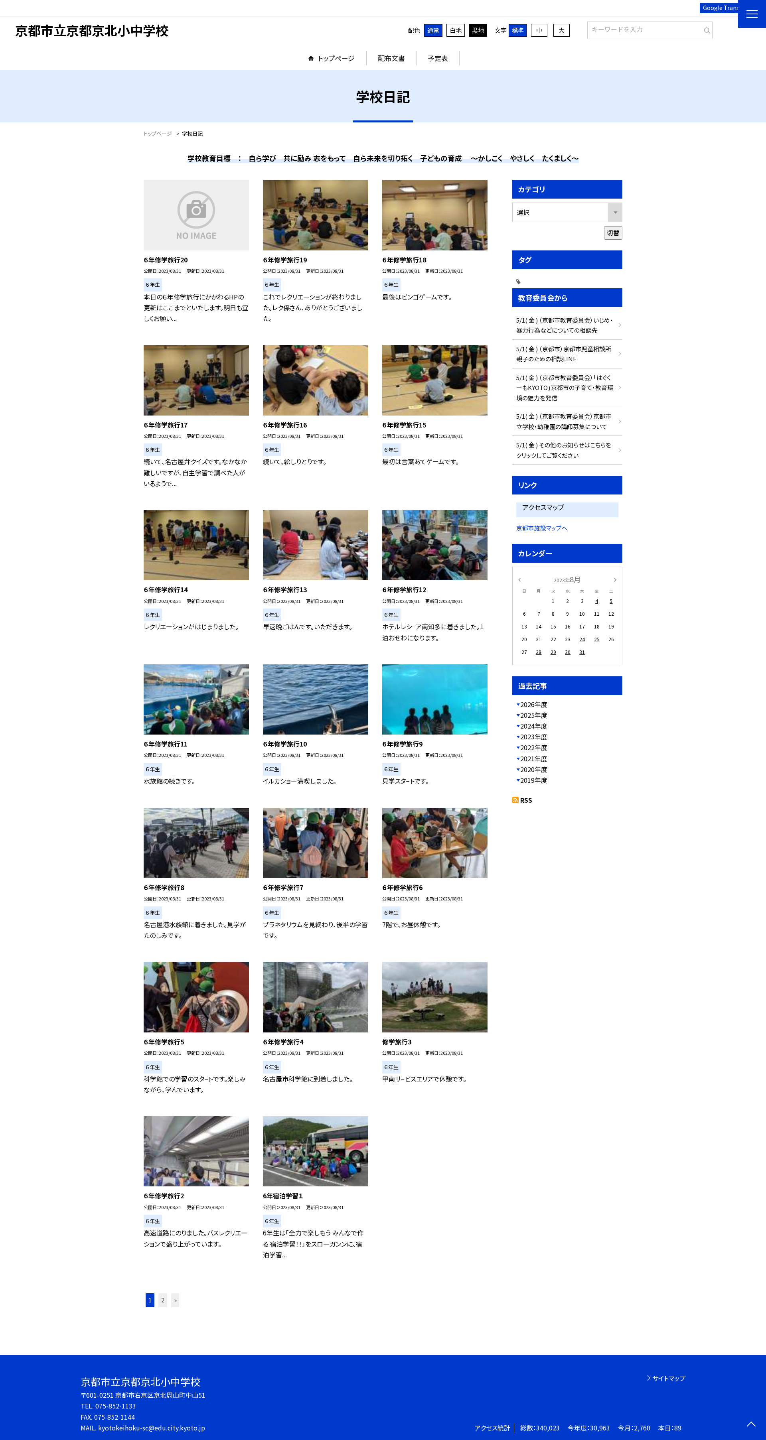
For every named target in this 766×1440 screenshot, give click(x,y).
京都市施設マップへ (542, 528)
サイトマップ (668, 1378)
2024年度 (533, 726)
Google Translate (726, 8)
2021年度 (533, 758)
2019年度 (533, 780)
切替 (613, 232)
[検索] (706, 29)
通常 (433, 30)
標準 (518, 30)
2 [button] (162, 1300)
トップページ (336, 58)
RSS (526, 800)
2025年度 (533, 715)
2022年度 (533, 747)
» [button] (175, 1300)
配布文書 (391, 58)
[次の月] (615, 578)
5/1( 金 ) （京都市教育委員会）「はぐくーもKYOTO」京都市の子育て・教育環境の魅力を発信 (564, 387)
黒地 (478, 30)
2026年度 (533, 704)
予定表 (438, 58)
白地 (456, 30)
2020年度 (533, 769)
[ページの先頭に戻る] (751, 1425)
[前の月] (519, 578)
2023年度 (533, 736)
